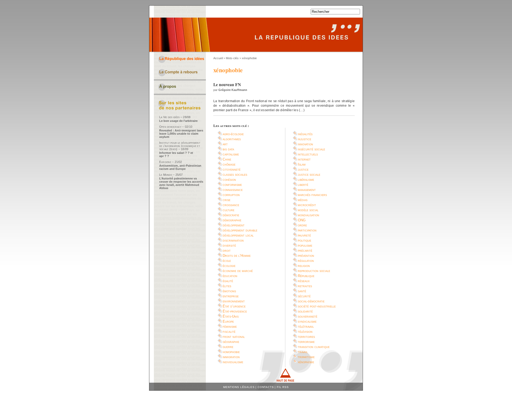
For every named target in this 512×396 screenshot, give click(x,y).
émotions (229, 291)
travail (303, 352)
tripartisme (306, 357)
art (225, 144)
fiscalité (229, 332)
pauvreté (304, 235)
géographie (231, 342)
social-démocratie (311, 301)
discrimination (233, 240)
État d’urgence (234, 306)
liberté (303, 185)
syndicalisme (307, 321)
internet (304, 159)
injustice (304, 139)
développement (234, 225)
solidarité (305, 311)
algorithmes (232, 139)
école (227, 261)
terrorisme (306, 342)
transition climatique (314, 347)
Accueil (218, 58)
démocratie (231, 215)
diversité (229, 245)
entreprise (231, 296)
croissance (231, 205)
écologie (229, 266)
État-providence (235, 311)
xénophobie (306, 362)
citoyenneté (232, 169)
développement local (238, 235)
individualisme (233, 362)
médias (302, 200)
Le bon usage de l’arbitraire (178, 120)
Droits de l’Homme (237, 256)
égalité (228, 281)
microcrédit (307, 205)
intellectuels (308, 154)
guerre (228, 347)
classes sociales (235, 175)
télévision (305, 332)
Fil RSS (283, 387)
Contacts (266, 387)
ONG (302, 220)
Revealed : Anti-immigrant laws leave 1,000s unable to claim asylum (181, 133)
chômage (229, 164)
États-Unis (231, 316)
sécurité (304, 296)
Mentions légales (238, 387)
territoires (306, 337)
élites (227, 286)
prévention (306, 256)
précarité (305, 251)
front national (234, 337)
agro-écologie (233, 134)
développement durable (240, 230)
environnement (234, 301)
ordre (302, 225)
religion (304, 266)
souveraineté (307, 316)
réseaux (304, 281)
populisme (305, 245)
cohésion (229, 180)
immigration (231, 357)
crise (226, 200)
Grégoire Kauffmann (232, 89)
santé (302, 291)
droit (227, 251)
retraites (305, 286)
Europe (228, 321)
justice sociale (309, 175)
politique (304, 240)
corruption (231, 195)
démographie (232, 220)
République (306, 276)
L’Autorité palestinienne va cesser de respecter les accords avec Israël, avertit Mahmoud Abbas (181, 183)
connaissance (233, 190)
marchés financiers (312, 195)
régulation (306, 261)
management (307, 190)
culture (228, 210)
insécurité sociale (311, 149)
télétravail (306, 327)
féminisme (230, 327)
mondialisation (308, 215)
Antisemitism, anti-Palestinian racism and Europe (180, 167)
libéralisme (306, 180)
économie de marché (238, 271)
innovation (305, 144)
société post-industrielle (317, 306)
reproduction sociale (314, 271)
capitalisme (231, 154)
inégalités (305, 134)
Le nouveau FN (227, 84)
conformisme (232, 185)
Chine (227, 159)
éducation (230, 276)
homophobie (231, 352)
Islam (302, 164)
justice (303, 169)
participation (307, 230)
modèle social (308, 210)
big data (228, 149)
